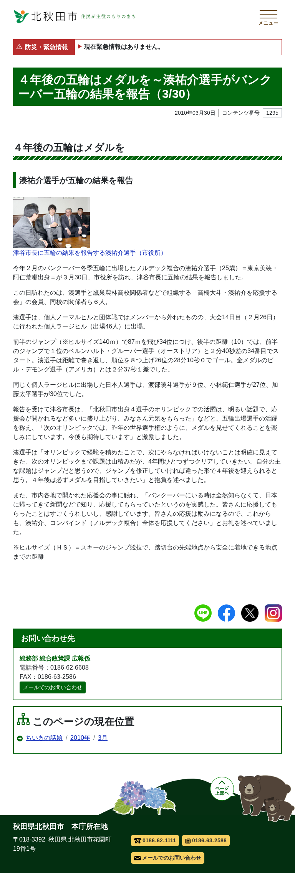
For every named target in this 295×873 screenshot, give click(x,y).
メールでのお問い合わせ (52, 687)
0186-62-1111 (159, 840)
